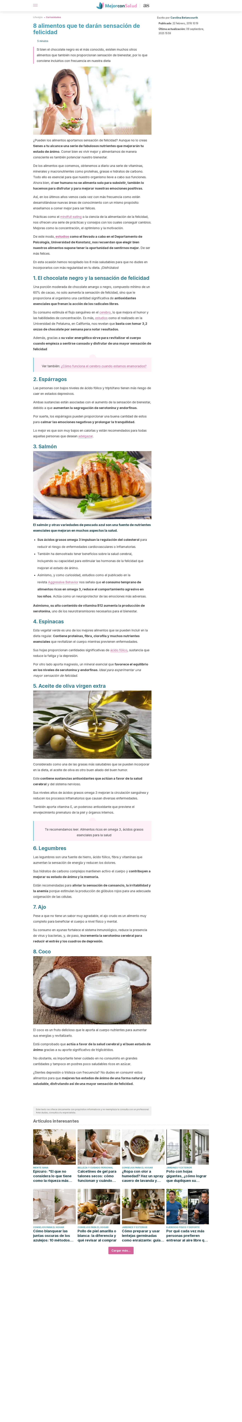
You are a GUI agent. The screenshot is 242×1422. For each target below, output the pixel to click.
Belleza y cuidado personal (95, 1167)
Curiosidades (53, 17)
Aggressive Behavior (63, 582)
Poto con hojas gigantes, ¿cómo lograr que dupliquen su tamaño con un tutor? (186, 1176)
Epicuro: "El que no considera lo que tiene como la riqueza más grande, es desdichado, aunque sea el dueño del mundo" (54, 1176)
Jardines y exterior (179, 1167)
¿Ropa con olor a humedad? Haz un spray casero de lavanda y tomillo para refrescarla (142, 1176)
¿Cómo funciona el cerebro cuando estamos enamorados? (104, 366)
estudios (62, 236)
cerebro (105, 312)
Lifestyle (38, 17)
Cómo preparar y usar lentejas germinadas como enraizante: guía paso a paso (141, 1236)
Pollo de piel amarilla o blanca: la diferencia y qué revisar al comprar (97, 1235)
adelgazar (85, 436)
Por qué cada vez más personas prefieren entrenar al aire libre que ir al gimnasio (187, 1236)
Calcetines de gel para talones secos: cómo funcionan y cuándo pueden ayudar (97, 1176)
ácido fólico (118, 650)
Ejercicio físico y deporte (183, 1227)
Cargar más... (121, 1250)
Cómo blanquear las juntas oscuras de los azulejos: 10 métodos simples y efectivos (51, 1236)
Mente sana (40, 1167)
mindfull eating (71, 217)
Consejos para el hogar (137, 1167)
